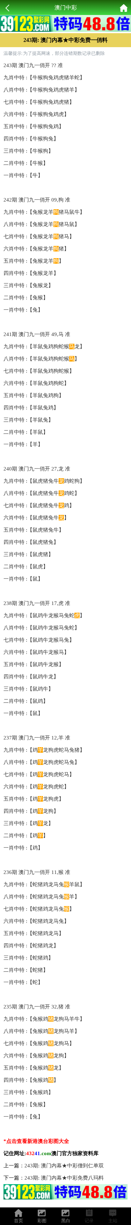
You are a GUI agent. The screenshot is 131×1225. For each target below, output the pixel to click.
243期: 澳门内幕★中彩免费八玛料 (64, 1178)
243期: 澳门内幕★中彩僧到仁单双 (64, 1165)
